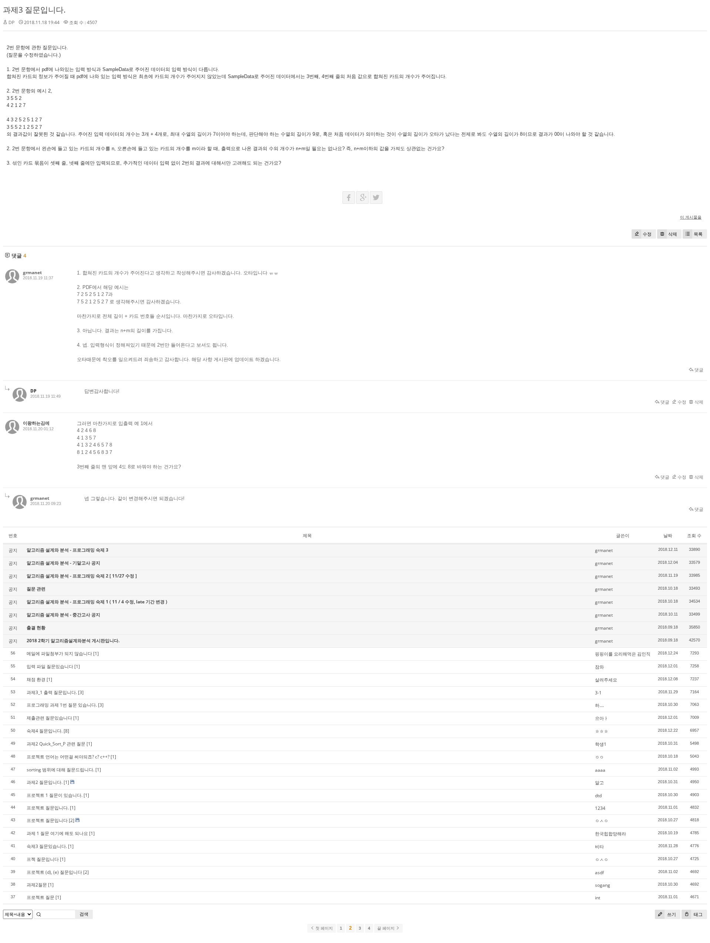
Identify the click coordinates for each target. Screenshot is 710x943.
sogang (602, 885)
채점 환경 (36, 679)
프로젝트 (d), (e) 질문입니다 (54, 872)
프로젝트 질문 (40, 897)
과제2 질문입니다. (44, 782)
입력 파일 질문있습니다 (50, 666)
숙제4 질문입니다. (44, 731)
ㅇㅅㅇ (601, 821)
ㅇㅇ (599, 757)
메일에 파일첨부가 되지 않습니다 (59, 653)
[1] (96, 653)
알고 (599, 782)
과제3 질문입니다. (34, 9)
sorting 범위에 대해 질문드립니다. (60, 770)
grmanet (32, 272)
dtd (598, 795)
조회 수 (694, 535)
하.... (599, 705)
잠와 (599, 667)
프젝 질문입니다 (43, 859)
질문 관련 (36, 589)
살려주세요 (606, 680)
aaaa (600, 770)
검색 (84, 914)
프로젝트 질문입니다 (47, 820)
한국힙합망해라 (610, 834)
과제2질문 (37, 885)
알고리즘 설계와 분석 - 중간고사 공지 (63, 615)
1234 (600, 808)
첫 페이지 (323, 928)
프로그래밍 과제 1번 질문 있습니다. (62, 705)
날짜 (667, 535)
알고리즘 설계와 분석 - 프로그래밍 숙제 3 (67, 550)
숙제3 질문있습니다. (47, 846)
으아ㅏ (601, 718)
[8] (66, 731)
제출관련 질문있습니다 (49, 718)
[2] (71, 820)
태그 (698, 914)
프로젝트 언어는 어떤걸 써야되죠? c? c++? (68, 757)
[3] (81, 692)
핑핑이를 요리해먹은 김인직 (622, 654)
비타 (599, 846)
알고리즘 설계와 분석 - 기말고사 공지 (63, 563)
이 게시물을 (690, 217)
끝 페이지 (386, 928)
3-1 (598, 693)
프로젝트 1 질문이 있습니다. (54, 795)
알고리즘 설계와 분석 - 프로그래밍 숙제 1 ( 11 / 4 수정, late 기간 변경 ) (97, 602)
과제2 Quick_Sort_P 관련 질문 (56, 744)
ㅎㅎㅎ (601, 731)
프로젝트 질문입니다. (48, 808)
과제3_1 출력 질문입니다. (52, 692)
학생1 (600, 744)
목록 (698, 234)
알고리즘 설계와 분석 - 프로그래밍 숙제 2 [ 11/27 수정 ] (82, 576)
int (597, 898)
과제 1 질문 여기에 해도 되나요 (57, 833)
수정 (647, 234)
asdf (599, 872)
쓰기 (671, 914)
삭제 (672, 234)
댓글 (698, 370)
